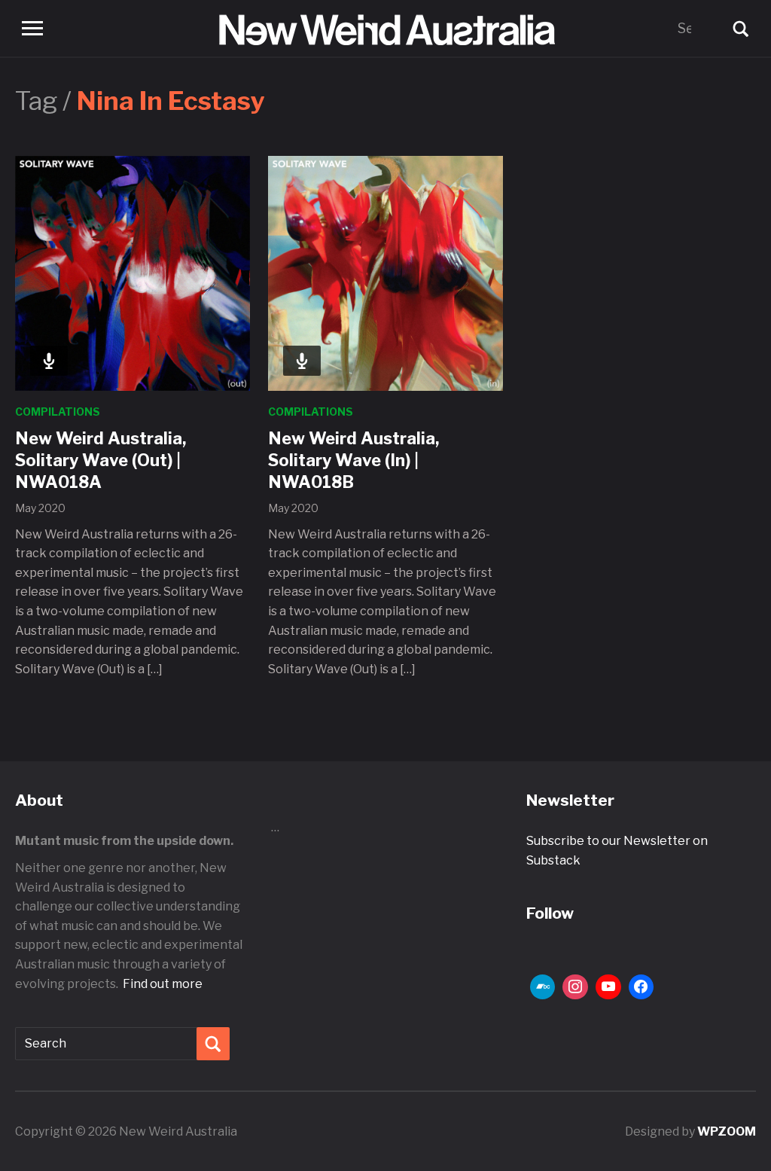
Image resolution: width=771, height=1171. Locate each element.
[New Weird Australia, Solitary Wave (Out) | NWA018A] (132, 272)
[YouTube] (608, 987)
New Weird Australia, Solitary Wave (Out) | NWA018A (100, 459)
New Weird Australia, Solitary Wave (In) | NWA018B (353, 459)
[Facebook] (641, 987)
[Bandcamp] (542, 987)
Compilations (57, 411)
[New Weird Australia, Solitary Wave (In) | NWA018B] (385, 272)
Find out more (163, 984)
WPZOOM (726, 1131)
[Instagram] (575, 987)
